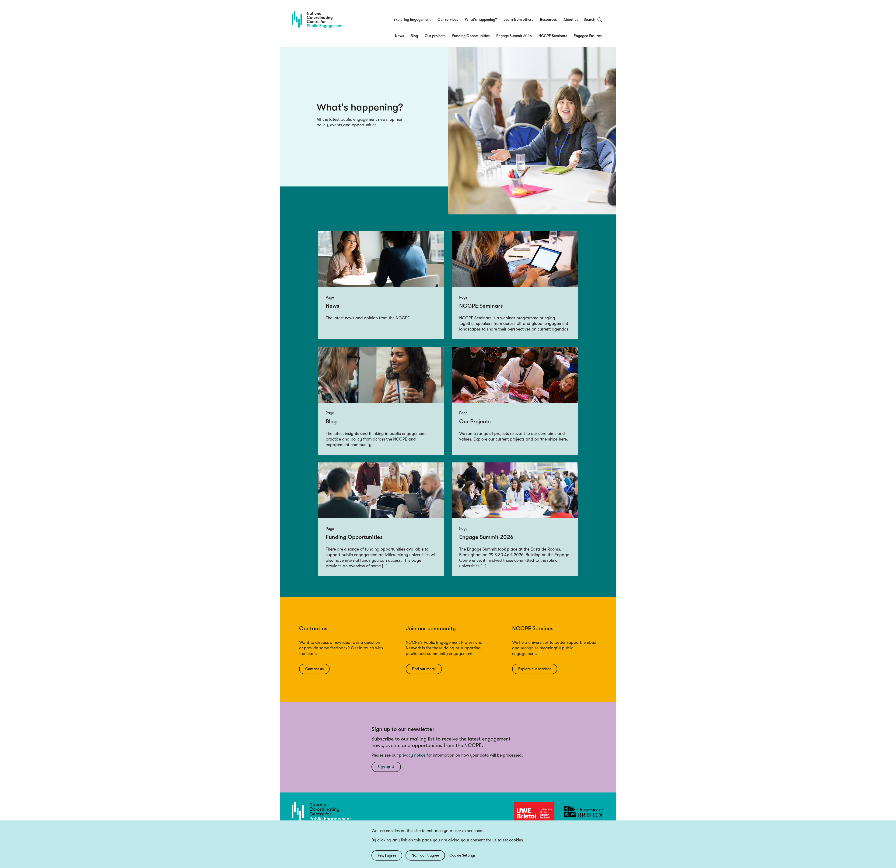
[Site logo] (317, 19)
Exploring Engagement (412, 19)
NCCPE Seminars (553, 36)
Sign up (384, 767)
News (399, 36)
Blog (414, 36)
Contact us (314, 669)
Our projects (435, 36)
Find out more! (424, 669)
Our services (448, 19)
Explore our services (534, 669)
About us (571, 19)
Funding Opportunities (471, 36)
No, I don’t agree (425, 855)
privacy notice (412, 755)
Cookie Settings (462, 855)
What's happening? (481, 19)
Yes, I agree (387, 855)
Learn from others (518, 19)
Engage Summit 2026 (514, 36)
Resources (548, 19)
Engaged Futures (588, 36)
